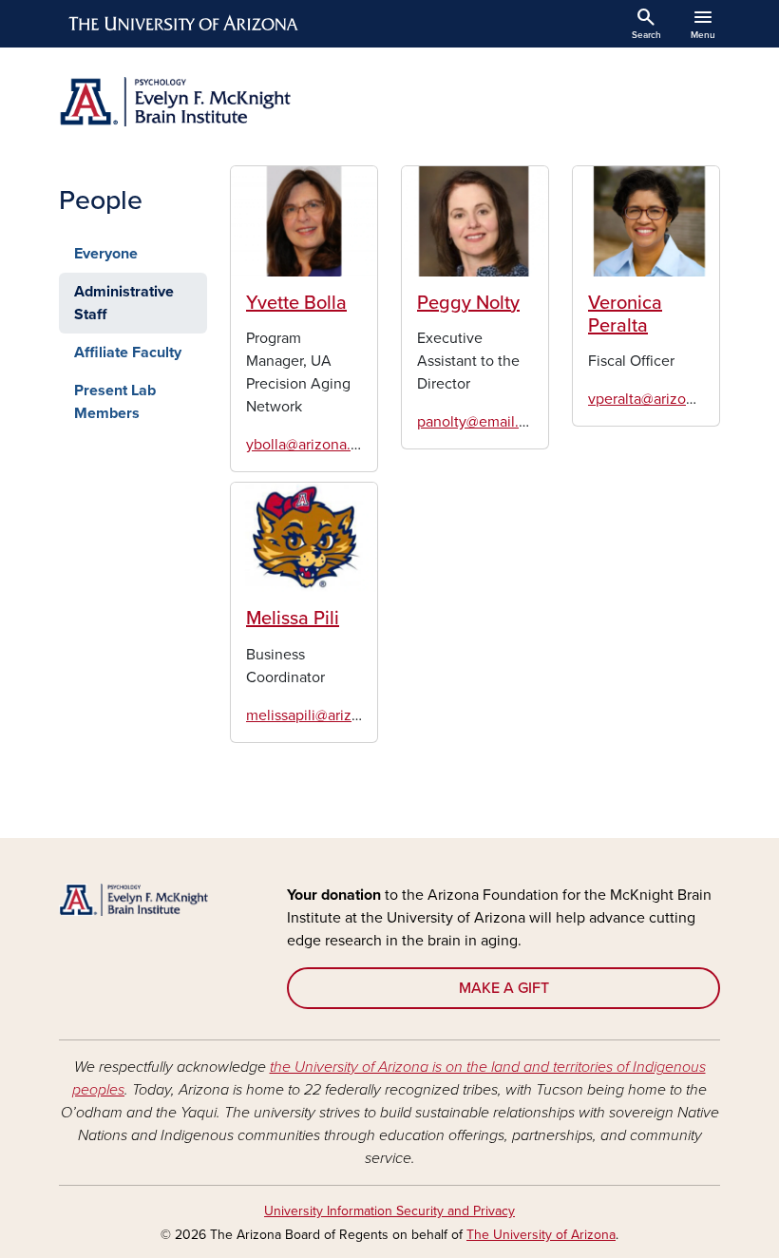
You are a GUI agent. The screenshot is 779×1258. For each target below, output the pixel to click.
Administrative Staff (124, 303)
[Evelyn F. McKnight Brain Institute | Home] (218, 101)
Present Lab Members (115, 402)
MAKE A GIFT (504, 988)
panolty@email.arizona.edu (507, 421)
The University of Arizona (541, 1235)
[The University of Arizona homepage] (184, 24)
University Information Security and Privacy (389, 1211)
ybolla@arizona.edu (311, 444)
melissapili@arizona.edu (326, 715)
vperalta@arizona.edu (660, 399)
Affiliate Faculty (127, 352)
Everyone (106, 253)
